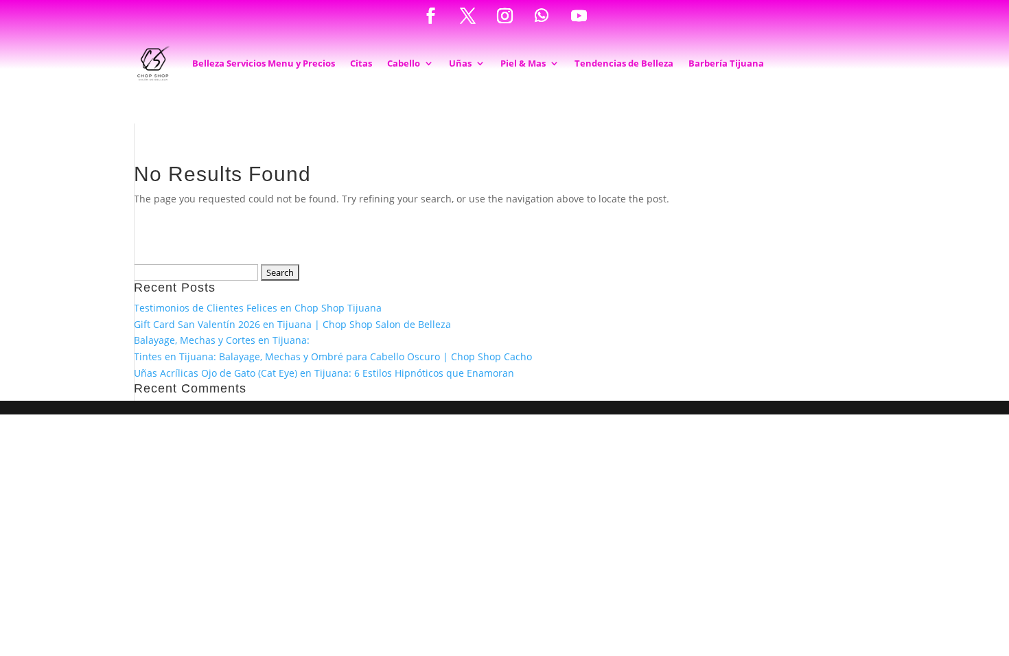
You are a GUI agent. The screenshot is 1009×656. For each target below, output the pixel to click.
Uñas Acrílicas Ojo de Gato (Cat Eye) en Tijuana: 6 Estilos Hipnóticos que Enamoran (324, 372)
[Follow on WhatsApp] (541, 16)
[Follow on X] (467, 16)
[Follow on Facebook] (430, 16)
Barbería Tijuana (726, 63)
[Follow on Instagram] (504, 16)
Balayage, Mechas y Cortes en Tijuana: (222, 340)
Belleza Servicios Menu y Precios (263, 63)
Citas (361, 63)
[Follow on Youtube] (578, 16)
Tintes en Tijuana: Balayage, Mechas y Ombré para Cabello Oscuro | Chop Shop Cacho (333, 356)
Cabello (403, 63)
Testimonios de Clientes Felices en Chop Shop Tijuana (258, 307)
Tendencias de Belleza (624, 63)
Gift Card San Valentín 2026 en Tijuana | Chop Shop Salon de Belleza (292, 324)
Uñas (460, 63)
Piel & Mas (523, 63)
